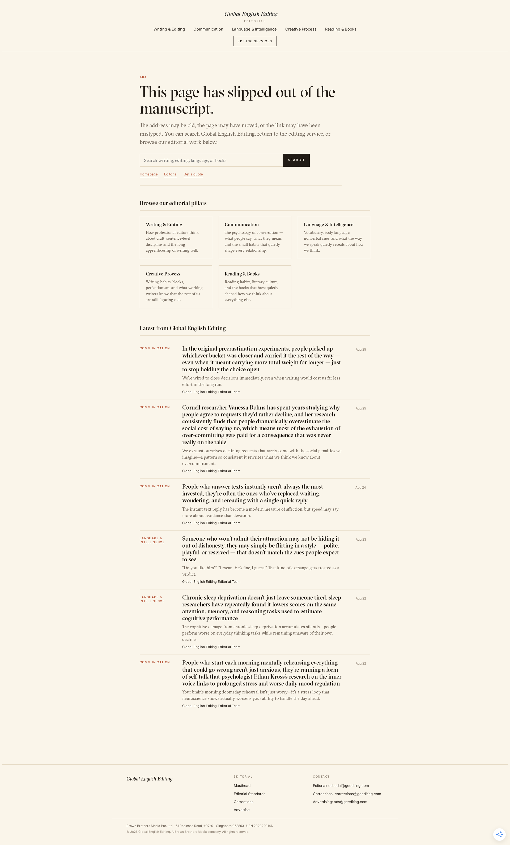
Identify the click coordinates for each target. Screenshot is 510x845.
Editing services (255, 41)
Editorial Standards (249, 794)
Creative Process (301, 29)
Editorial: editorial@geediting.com (341, 785)
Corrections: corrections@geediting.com (347, 794)
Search (296, 160)
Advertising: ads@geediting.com (340, 802)
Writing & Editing (169, 29)
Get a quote (193, 174)
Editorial (170, 174)
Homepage (149, 174)
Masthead (242, 785)
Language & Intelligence (254, 29)
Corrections (243, 802)
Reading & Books (340, 29)
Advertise (242, 810)
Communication (208, 29)
